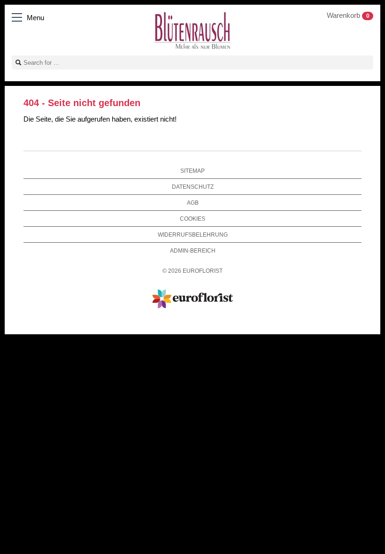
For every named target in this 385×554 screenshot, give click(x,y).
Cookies (192, 218)
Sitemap (192, 171)
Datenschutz (193, 187)
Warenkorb (348, 15)
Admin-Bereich (193, 250)
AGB (193, 203)
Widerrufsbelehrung (193, 234)
